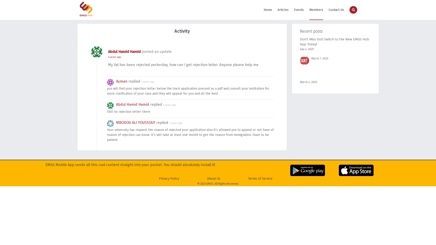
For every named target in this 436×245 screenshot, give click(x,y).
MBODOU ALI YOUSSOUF (135, 122)
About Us (213, 179)
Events (299, 10)
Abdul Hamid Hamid (124, 51)
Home (268, 10)
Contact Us (336, 10)
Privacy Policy (169, 179)
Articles (283, 10)
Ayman (121, 81)
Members (316, 10)
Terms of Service (260, 179)
